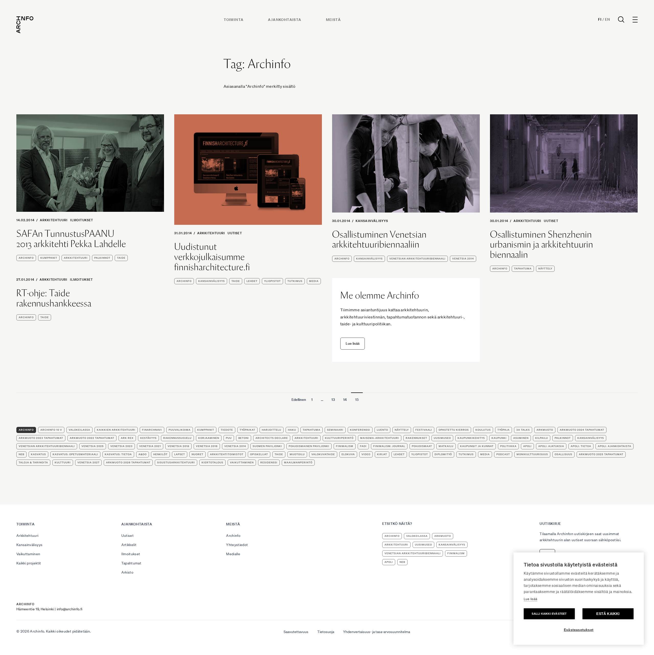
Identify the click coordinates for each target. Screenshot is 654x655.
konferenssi (360, 430)
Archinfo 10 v (51, 430)
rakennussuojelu (177, 438)
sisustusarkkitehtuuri (176, 462)
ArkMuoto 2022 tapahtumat (92, 438)
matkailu (446, 446)
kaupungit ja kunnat (477, 446)
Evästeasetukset (578, 630)
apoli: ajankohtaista (614, 446)
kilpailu (541, 438)
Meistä (333, 19)
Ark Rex (127, 438)
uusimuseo (442, 438)
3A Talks (523, 430)
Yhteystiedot (237, 544)
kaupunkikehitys (471, 438)
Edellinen (298, 399)
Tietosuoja (325, 631)
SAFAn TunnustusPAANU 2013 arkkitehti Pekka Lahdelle (71, 239)
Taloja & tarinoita (33, 462)
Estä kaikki (608, 614)
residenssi (268, 462)
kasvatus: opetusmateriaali (75, 454)
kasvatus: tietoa (118, 454)
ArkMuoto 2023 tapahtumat (41, 438)
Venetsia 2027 (88, 462)
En (607, 19)
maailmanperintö (298, 462)
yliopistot (272, 281)
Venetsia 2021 (150, 446)
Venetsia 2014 (463, 259)
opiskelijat (259, 454)
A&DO (142, 454)
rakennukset (416, 438)
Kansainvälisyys (372, 221)
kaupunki (499, 438)
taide (121, 258)
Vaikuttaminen (28, 554)
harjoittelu (271, 430)
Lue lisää (530, 599)
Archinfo (26, 258)
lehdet (252, 281)
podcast (503, 454)
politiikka (508, 446)
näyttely (545, 268)
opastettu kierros (454, 430)
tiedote (227, 430)
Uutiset (235, 233)
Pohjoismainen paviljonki (309, 446)
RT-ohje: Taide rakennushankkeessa (53, 298)
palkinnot (102, 258)
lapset (179, 454)
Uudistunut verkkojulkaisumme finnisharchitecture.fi (212, 257)
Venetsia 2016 (207, 446)
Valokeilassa (79, 430)
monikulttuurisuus (532, 454)
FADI (363, 446)
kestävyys (148, 438)
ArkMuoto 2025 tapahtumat (601, 454)
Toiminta (233, 19)
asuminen (521, 438)
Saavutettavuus (296, 631)
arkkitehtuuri (76, 258)
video (365, 454)
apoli (527, 446)
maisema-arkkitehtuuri (379, 438)
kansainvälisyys (211, 281)
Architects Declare (271, 438)
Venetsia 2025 (92, 446)
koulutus (483, 430)
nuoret (197, 454)
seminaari (335, 430)
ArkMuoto (544, 430)
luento (382, 430)
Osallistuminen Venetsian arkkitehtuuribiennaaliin (379, 239)
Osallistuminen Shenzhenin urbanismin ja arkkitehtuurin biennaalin (541, 244)
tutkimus (294, 281)
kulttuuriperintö (339, 438)
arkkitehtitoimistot (226, 454)
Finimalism (344, 446)
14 (345, 399)
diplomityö (443, 454)
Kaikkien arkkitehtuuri (116, 430)
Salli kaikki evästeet (549, 613)
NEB (21, 454)
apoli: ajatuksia (551, 446)
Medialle (233, 554)
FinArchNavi (152, 430)
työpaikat (247, 430)
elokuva (348, 454)
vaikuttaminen (242, 462)
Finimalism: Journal (389, 446)
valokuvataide (323, 454)
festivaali (423, 430)
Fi (599, 19)
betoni (243, 438)
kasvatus (38, 454)
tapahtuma (523, 268)
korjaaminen (208, 438)
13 (333, 399)
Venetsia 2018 (178, 446)
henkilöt (160, 454)
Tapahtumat (131, 563)
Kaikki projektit (28, 563)
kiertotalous (212, 462)
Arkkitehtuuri (54, 220)
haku (292, 430)
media (314, 281)
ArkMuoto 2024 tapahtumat (582, 430)
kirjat (382, 454)
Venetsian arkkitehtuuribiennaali (417, 259)
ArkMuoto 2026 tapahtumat (128, 462)
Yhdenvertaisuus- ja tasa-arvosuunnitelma (376, 631)
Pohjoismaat (422, 446)
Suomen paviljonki (267, 446)
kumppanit (48, 258)
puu (229, 438)
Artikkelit (129, 544)
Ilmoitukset (81, 220)
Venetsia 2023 (121, 446)
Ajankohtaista (284, 19)
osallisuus (563, 454)
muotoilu (297, 454)
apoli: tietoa (581, 446)
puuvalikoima (180, 430)
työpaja (503, 430)
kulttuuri (63, 462)
